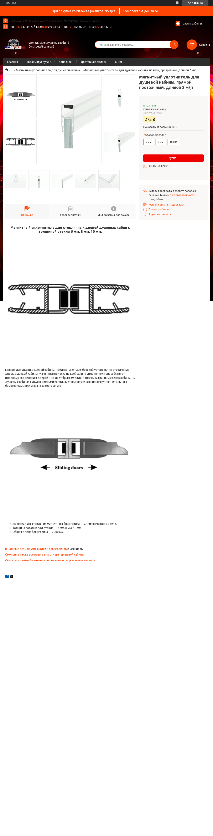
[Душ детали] (13, 44)
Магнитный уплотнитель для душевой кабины (48, 70)
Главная (12, 61)
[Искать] (174, 44)
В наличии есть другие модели (27, 549)
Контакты (65, 61)
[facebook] (7, 577)
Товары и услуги (37, 61)
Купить (173, 158)
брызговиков (58, 549)
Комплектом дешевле (140, 11)
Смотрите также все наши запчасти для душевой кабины (44, 554)
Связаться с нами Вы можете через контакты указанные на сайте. (50, 560)
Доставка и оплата (93, 61)
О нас (119, 61)
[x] (11, 577)
